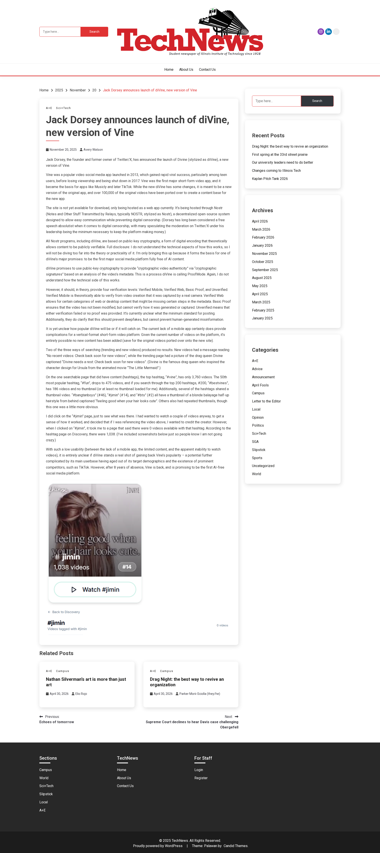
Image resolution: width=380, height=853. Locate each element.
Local (256, 409)
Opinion (258, 417)
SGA (255, 442)
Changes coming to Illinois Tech (276, 170)
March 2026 (261, 229)
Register (201, 778)
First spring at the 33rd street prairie (280, 154)
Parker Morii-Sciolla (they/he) (199, 693)
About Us (186, 69)
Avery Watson (93, 149)
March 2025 (261, 302)
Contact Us (207, 69)
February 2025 (263, 310)
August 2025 (262, 278)
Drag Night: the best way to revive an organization (290, 146)
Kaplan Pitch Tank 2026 (270, 179)
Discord (336, 31)
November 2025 (264, 254)
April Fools (260, 385)
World (256, 474)
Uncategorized (263, 466)
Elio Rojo (81, 693)
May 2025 (259, 286)
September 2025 (265, 270)
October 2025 (262, 262)
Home (169, 69)
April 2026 (260, 221)
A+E (49, 108)
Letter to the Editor (266, 401)
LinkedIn (328, 31)
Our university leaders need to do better (282, 162)
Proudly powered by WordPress (158, 846)
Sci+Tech (63, 108)
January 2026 (262, 245)
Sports (257, 458)
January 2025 (262, 318)
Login (198, 770)
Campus (62, 671)
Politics (258, 425)
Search (317, 101)
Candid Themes (236, 846)
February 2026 (263, 237)
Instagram (321, 31)
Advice (257, 369)
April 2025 (260, 294)
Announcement (263, 377)
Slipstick (258, 450)
